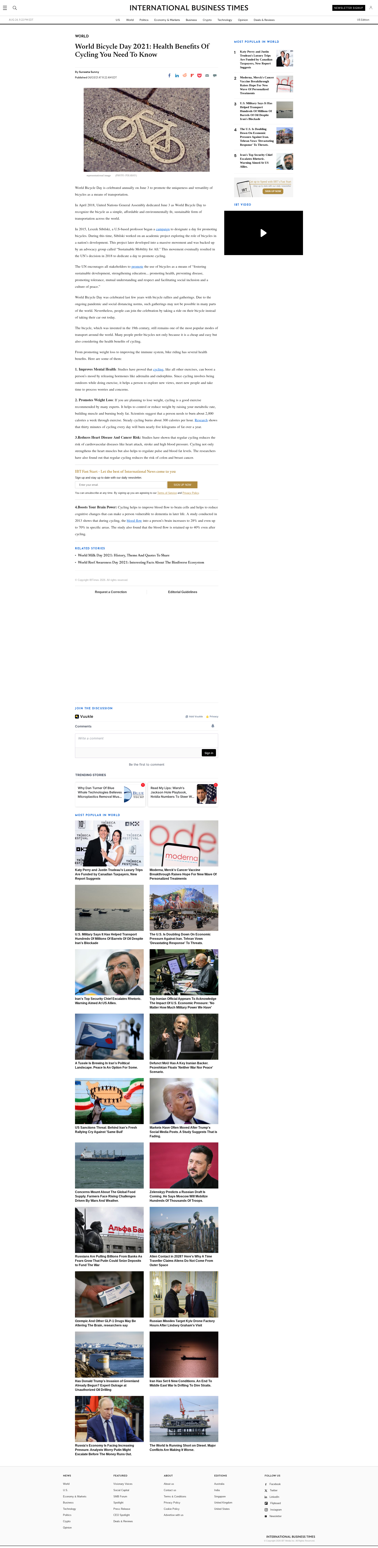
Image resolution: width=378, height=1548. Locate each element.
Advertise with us (173, 1515)
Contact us (170, 1490)
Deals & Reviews (264, 20)
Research (201, 420)
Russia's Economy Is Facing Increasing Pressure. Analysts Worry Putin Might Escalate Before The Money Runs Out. (104, 1450)
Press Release (121, 1508)
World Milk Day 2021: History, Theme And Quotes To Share (124, 555)
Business (191, 20)
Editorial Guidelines (182, 592)
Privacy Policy (191, 492)
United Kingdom (223, 1502)
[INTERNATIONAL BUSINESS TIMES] (189, 8)
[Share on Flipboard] (192, 75)
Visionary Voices (122, 1483)
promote (137, 266)
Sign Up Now (273, 191)
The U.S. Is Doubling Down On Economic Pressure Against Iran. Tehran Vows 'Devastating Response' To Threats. (180, 939)
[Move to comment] (214, 75)
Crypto (207, 20)
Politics (144, 20)
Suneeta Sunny (89, 72)
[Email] (207, 75)
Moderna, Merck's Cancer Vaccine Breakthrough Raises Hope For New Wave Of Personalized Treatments (183, 874)
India (217, 1490)
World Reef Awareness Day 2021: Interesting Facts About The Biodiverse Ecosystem (141, 563)
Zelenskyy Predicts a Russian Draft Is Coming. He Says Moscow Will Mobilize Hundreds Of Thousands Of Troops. (179, 1196)
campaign (163, 229)
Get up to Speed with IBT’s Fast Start (270, 181)
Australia (219, 1483)
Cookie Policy (172, 1508)
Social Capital (121, 1490)
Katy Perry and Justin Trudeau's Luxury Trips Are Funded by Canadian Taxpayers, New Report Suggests (109, 874)
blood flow (134, 520)
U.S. (118, 20)
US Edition (363, 19)
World (130, 20)
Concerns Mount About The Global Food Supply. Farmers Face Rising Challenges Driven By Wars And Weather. (105, 1196)
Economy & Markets (167, 20)
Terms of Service (167, 492)
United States (222, 1508)
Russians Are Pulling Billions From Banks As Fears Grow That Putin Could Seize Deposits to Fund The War (108, 1261)
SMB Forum (120, 1496)
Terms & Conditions (175, 1496)
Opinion (243, 20)
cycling (158, 369)
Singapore (220, 1496)
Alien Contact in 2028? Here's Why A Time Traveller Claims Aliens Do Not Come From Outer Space (181, 1261)
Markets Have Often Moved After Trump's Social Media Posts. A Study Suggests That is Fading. (183, 1132)
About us (169, 1483)
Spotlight (118, 1502)
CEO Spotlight (121, 1515)
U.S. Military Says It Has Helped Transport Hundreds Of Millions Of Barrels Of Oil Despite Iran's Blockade (109, 939)
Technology (225, 20)
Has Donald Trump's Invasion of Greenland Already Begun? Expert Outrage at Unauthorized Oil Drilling (107, 1385)
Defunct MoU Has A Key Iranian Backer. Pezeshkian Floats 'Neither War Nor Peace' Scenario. (181, 1067)
